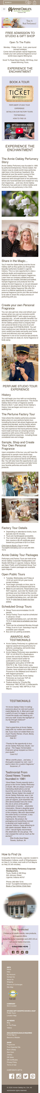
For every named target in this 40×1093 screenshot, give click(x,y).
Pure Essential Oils (13, 1047)
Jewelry (9, 1054)
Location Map (11, 1015)
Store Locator (12, 1006)
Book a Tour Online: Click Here (18, 886)
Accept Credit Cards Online (12, 998)
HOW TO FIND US (19, 118)
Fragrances (11, 1044)
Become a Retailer (13, 1037)
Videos (9, 1027)
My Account (11, 974)
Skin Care (10, 1052)
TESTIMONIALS (19, 115)
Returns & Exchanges (14, 984)
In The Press (11, 1025)
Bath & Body (11, 1049)
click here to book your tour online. (20, 600)
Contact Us (11, 977)
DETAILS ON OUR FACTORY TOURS (19, 112)
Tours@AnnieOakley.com (12, 547)
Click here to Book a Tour (12, 545)
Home (9, 969)
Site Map (10, 987)
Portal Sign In (12, 1035)
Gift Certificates (12, 1059)
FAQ (8, 972)
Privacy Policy (12, 1062)
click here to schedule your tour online (21, 622)
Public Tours (11, 1013)
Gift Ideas (10, 1057)
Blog (8, 1022)
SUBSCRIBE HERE (20, 946)
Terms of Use (11, 1065)
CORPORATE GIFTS (14, 1070)
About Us (10, 979)
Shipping (10, 982)
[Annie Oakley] (20, 10)
